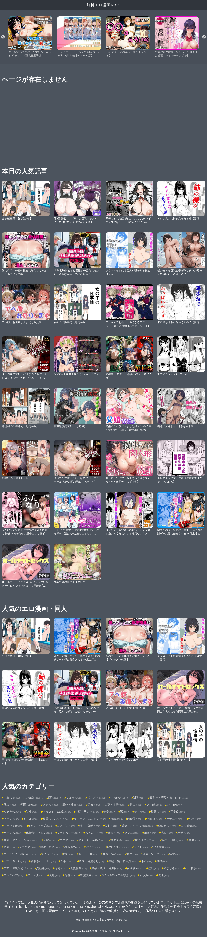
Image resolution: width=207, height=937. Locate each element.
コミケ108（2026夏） (118, 875)
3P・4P (174, 804)
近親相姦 (78, 868)
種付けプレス (146, 840)
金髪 (49, 840)
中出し (12, 797)
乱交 (195, 818)
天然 (54, 875)
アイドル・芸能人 (92, 840)
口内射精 (189, 825)
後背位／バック (56, 818)
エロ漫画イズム (90, 920)
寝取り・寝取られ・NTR (169, 797)
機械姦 (163, 861)
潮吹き (154, 818)
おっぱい (33, 797)
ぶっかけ (119, 797)
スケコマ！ (108, 920)
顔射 (194, 840)
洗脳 (167, 833)
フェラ (74, 797)
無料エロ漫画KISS (104, 5)
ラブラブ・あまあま (90, 818)
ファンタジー (68, 833)
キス (9, 847)
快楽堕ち (12, 811)
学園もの (29, 804)
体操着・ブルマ (39, 833)
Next (204, 37)
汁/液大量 (161, 847)
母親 (69, 875)
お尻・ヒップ (40, 825)
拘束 (136, 804)
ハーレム (12, 833)
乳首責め (72, 847)
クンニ (131, 833)
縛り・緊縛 (89, 825)
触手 (132, 854)
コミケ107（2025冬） (20, 854)
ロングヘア (13, 875)
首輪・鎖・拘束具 (122, 861)
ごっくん (36, 875)
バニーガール (15, 861)
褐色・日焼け (173, 840)
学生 (32, 811)
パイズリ (96, 797)
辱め (10, 804)
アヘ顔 (154, 804)
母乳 (60, 868)
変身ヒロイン (118, 847)
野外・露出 (72, 804)
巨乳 (54, 797)
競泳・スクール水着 (137, 825)
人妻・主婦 (115, 804)
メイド (141, 847)
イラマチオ (14, 825)
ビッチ (11, 818)
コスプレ (66, 825)
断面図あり (120, 840)
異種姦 (43, 868)
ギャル (30, 818)
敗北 (163, 875)
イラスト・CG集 (57, 811)
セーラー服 (88, 854)
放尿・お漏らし (91, 861)
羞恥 (111, 825)
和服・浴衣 (112, 854)
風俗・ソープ (153, 854)
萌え (150, 833)
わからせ (50, 854)
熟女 (109, 811)
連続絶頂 (167, 825)
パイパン (94, 847)
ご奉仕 (67, 861)
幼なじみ (172, 868)
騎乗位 (158, 811)
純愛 (174, 854)
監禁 (114, 833)
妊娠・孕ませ (87, 811)
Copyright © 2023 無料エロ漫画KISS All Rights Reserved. (103, 931)
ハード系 (193, 868)
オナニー (175, 818)
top (78, 920)
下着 (146, 861)
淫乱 (153, 868)
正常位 (177, 811)
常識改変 (88, 875)
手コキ (67, 840)
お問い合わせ (123, 920)
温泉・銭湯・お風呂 (106, 868)
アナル (50, 804)
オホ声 (146, 875)
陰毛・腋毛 (50, 847)
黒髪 (183, 833)
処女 (94, 804)
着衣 (140, 811)
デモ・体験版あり (18, 868)
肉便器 (134, 818)
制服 (139, 797)
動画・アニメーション (21, 840)
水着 (116, 818)
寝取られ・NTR (43, 861)
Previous (3, 37)
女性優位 (135, 868)
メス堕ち (27, 847)
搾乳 (68, 854)
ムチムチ (94, 833)
